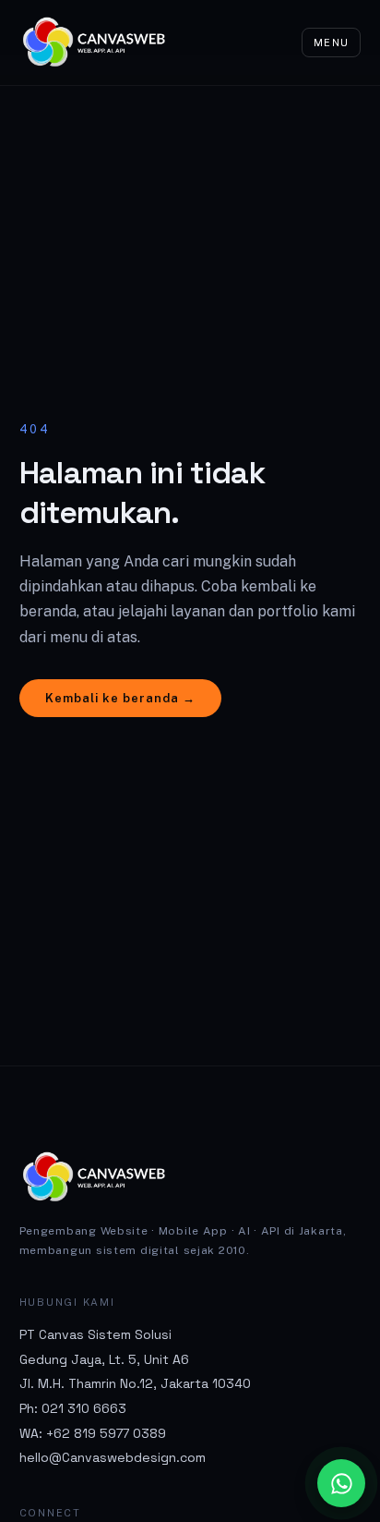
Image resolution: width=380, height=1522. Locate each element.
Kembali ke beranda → (120, 698)
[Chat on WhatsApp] (341, 1483)
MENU (331, 42)
